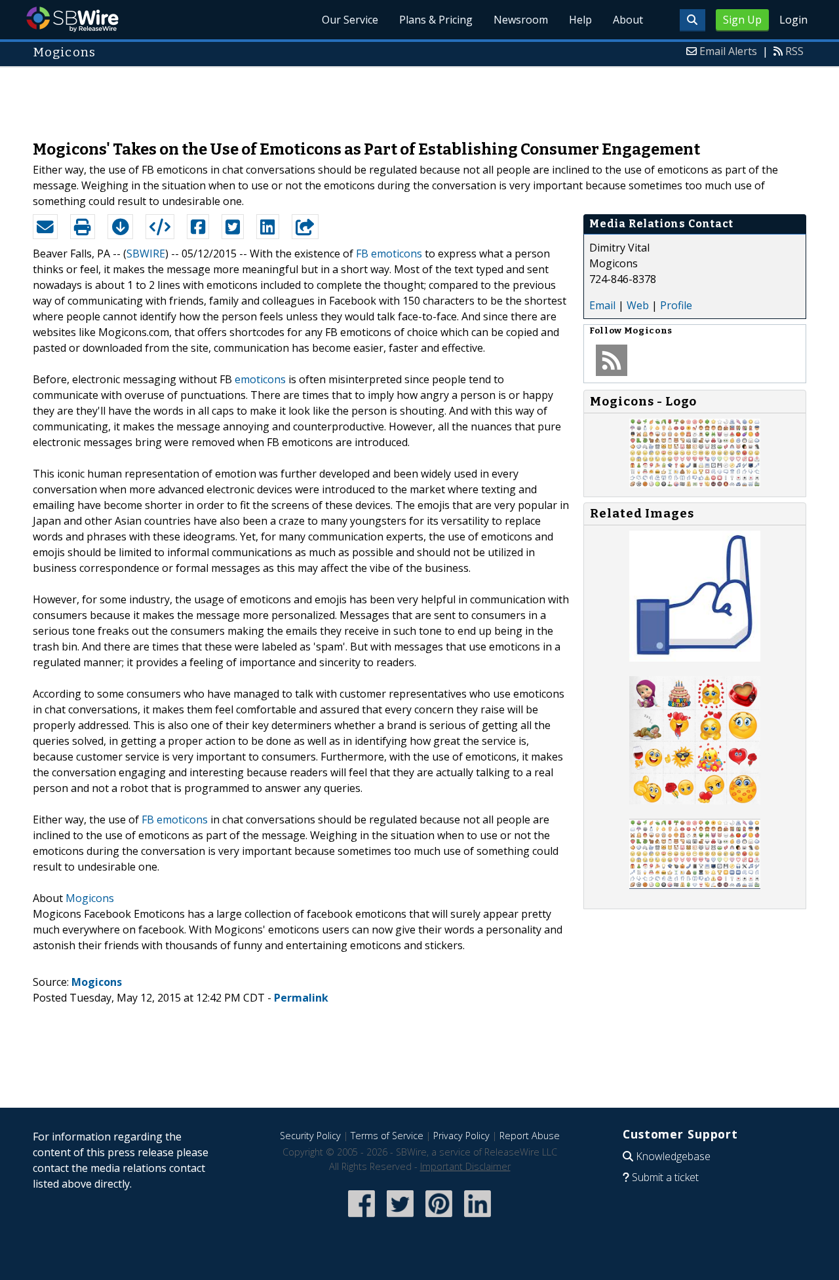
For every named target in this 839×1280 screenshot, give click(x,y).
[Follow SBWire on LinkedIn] (477, 1218)
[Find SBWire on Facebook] (361, 1218)
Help (580, 19)
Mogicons (90, 898)
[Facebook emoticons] (694, 885)
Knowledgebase (673, 1156)
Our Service (350, 19)
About (628, 19)
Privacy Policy (461, 1135)
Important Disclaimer (465, 1166)
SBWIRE (146, 253)
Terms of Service (387, 1135)
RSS (794, 51)
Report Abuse (529, 1135)
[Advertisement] (419, 96)
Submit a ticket (665, 1177)
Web (638, 305)
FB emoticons (389, 253)
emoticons (260, 379)
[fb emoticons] (694, 800)
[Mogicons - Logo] (694, 483)
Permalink (301, 997)
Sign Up (742, 19)
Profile (676, 305)
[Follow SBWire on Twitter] (400, 1218)
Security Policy (310, 1135)
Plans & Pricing (436, 19)
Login (793, 19)
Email (602, 305)
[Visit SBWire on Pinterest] (439, 1218)
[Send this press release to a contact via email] (45, 226)
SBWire (72, 19)
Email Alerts (728, 51)
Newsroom (521, 19)
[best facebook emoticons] (694, 657)
